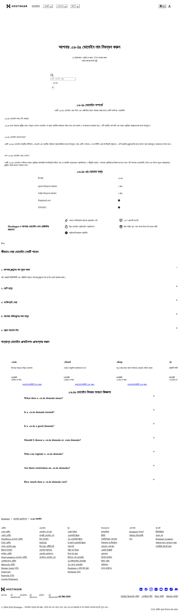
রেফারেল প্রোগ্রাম (107, 546)
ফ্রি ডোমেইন (44, 539)
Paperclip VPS (7, 575)
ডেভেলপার (60, 6)
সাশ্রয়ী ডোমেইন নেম (46, 535)
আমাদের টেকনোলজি (136, 535)
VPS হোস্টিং (6, 542)
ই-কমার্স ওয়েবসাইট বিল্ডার (76, 542)
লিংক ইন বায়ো (73, 553)
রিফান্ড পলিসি (159, 596)
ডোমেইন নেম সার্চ (45, 532)
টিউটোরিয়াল (160, 532)
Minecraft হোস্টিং (8, 564)
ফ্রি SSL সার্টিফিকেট (46, 546)
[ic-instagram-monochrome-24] (151, 589)
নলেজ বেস (159, 535)
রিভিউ (103, 535)
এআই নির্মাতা (72, 532)
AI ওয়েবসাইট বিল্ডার (75, 539)
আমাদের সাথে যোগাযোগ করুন (166, 542)
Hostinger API (74, 572)
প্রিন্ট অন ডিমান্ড (73, 550)
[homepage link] (17, 6)
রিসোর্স (74, 6)
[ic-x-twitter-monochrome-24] (156, 589)
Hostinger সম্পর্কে (136, 532)
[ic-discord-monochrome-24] (176, 589)
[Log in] (169, 6)
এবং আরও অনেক (64, 596)
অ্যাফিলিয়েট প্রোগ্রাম (109, 539)
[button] (89, 269)
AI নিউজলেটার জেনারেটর (77, 561)
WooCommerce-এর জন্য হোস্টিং (14, 557)
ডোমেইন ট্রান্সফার (45, 550)
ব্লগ (130, 539)
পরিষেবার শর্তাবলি (172, 596)
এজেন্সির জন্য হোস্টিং (8, 561)
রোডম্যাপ (104, 553)
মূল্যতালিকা (36, 6)
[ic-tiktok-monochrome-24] (171, 589)
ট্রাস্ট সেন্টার (105, 561)
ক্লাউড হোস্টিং (6, 553)
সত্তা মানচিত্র (106, 568)
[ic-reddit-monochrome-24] (166, 589)
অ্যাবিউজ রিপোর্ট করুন (163, 546)
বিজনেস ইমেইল (6, 550)
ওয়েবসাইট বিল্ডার (73, 535)
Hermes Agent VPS (10, 568)
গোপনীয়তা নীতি (146, 596)
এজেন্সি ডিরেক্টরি (106, 550)
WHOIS (43, 542)
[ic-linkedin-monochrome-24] (141, 589)
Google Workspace (9, 579)
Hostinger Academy (164, 539)
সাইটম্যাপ (104, 564)
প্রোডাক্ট (46, 6)
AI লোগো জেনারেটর (75, 564)
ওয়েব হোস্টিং (5, 532)
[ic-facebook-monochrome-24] (146, 589)
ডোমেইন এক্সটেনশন (20, 519)
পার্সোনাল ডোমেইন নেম (47, 557)
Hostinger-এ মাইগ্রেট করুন (78, 568)
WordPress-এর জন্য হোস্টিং (12, 539)
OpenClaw (6, 572)
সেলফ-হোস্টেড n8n (8, 546)
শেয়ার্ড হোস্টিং (6, 535)
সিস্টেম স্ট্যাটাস (106, 557)
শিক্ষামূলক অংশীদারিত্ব (109, 542)
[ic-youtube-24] (161, 589)
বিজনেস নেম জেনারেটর (76, 557)
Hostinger (5, 519)
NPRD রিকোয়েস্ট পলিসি (130, 596)
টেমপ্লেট (71, 546)
